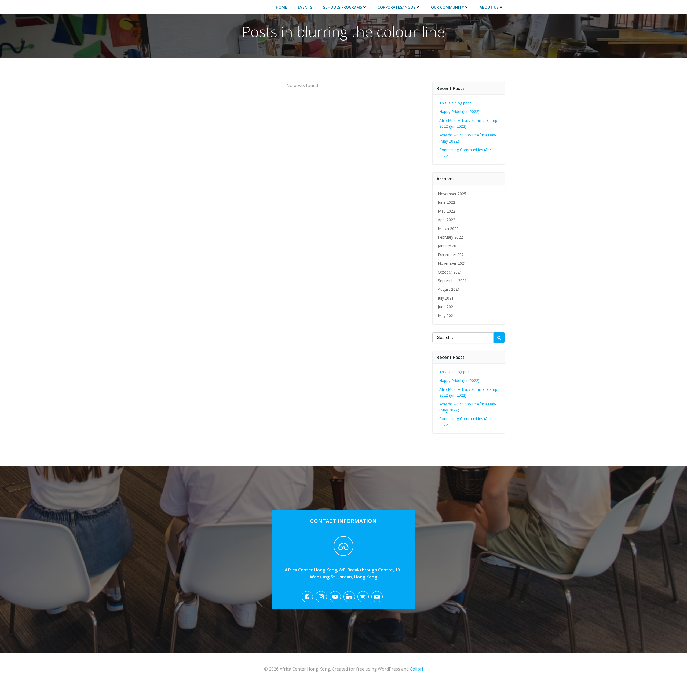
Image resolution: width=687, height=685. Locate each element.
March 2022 (448, 228)
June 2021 (446, 306)
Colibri (416, 669)
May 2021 (446, 315)
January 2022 (449, 245)
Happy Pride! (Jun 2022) (459, 111)
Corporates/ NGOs (396, 7)
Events (305, 7)
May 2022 (446, 211)
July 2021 (446, 298)
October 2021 (450, 272)
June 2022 (446, 202)
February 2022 (450, 237)
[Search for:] (463, 337)
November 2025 (452, 193)
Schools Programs (342, 7)
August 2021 (449, 289)
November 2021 (452, 263)
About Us (489, 7)
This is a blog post (455, 102)
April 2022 (446, 219)
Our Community (447, 7)
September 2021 (452, 280)
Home (281, 7)
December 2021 (452, 254)
